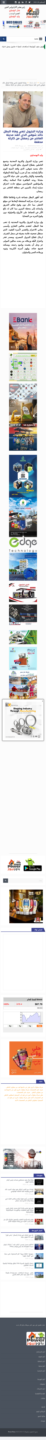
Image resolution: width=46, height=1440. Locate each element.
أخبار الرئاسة (41, 1371)
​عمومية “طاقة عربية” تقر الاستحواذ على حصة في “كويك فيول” (18, 1255)
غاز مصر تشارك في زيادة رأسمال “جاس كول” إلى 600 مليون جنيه (19, 1236)
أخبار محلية (30, 147)
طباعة (37, 149)
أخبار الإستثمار (40, 1351)
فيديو (43, 1406)
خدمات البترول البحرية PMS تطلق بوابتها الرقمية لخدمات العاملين (18, 1264)
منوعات (43, 1421)
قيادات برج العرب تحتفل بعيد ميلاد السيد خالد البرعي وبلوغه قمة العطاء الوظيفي (19, 1190)
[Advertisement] (23, 65)
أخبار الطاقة (41, 1361)
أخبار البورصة (41, 1379)
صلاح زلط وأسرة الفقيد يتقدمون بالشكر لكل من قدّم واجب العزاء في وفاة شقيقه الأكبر (18, 1220)
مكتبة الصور (41, 1416)
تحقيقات (42, 1384)
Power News (11, 1431)
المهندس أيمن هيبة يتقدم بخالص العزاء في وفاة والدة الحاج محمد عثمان (19, 1199)
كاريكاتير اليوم (40, 1411)
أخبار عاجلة (37, 147)
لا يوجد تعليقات (15, 147)
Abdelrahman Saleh (34, 146)
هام (26, 147)
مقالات (43, 1398)
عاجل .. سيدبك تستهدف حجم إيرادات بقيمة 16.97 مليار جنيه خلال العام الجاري (19, 1273)
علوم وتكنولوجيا (40, 1393)
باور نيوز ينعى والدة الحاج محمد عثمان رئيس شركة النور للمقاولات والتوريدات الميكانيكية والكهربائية (19, 1210)
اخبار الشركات (41, 1388)
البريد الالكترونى (27, 149)
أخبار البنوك (41, 1356)
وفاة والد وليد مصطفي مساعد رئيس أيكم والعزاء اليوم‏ (20, 1181)
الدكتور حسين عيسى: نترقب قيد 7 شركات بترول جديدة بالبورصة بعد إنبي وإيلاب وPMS (18, 1245)
